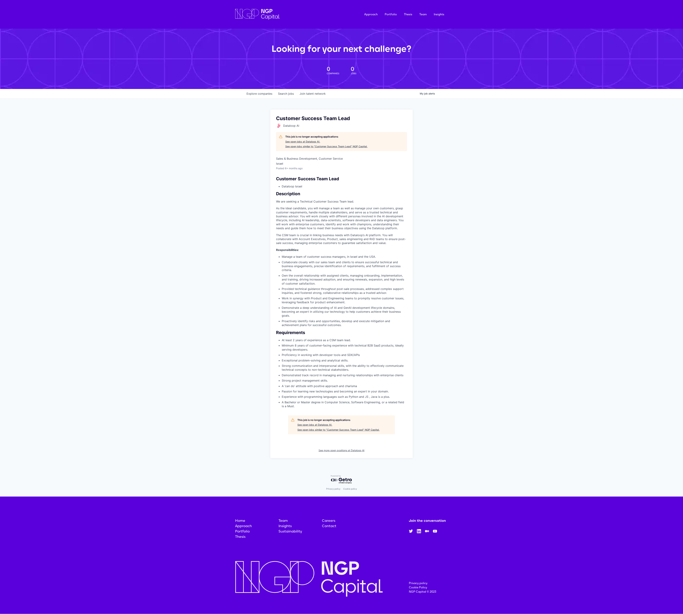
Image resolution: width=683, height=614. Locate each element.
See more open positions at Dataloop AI (341, 450)
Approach (371, 14)
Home (240, 520)
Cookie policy (350, 488)
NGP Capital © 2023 (422, 592)
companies (259, 93)
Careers (328, 520)
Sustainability (290, 531)
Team (423, 14)
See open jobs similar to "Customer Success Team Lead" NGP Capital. (326, 146)
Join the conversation (427, 520)
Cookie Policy (418, 587)
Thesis (408, 14)
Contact (329, 526)
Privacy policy (333, 488)
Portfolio (391, 14)
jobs (286, 93)
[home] (275, 14)
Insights (439, 14)
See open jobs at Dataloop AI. (302, 141)
